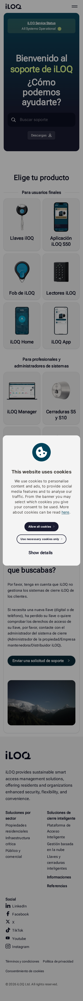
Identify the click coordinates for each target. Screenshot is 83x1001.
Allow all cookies (39, 526)
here (65, 512)
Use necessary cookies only (40, 539)
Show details (41, 552)
